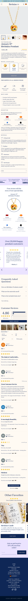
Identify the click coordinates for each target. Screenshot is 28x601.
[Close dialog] (26, 292)
